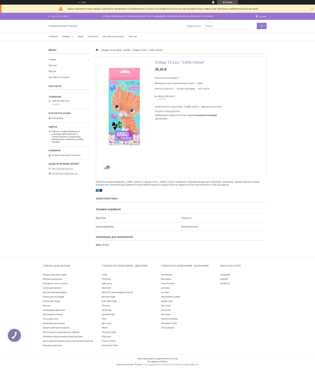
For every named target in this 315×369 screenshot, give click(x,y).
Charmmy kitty (109, 332)
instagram (225, 274)
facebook (225, 283)
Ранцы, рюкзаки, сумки (55, 274)
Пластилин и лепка (53, 314)
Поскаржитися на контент (157, 364)
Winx (104, 318)
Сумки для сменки (52, 287)
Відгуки (52, 71)
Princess (106, 305)
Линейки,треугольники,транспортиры (63, 336)
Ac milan (165, 292)
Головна (53, 36)
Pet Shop (106, 278)
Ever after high (109, 301)
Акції (80, 36)
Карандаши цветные (54, 309)
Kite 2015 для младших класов (117, 292)
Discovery (166, 309)
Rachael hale (108, 314)
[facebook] (97, 190)
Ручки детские (50, 318)
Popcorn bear (109, 340)
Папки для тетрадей (53, 296)
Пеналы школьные (53, 278)
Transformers (168, 283)
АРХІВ (127, 50)
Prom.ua (174, 358)
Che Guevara (167, 327)
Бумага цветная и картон (56, 327)
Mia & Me (106, 287)
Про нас (133, 36)
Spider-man (167, 301)
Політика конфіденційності (185, 364)
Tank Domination (169, 318)
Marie (105, 327)
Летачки (165, 314)
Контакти (93, 36)
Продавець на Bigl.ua (157, 361)
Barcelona (166, 278)
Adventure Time (110, 345)
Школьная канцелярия (55, 292)
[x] (100, 190)
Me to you (107, 323)
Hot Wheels (167, 274)
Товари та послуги (110, 50)
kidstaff (224, 278)
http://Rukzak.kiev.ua (62, 168)
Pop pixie (106, 336)
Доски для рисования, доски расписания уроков (68, 340)
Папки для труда (51, 301)
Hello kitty (107, 309)
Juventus (165, 287)
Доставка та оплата (113, 36)
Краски (46, 305)
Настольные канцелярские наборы (61, 332)
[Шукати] (262, 26)
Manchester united (170, 296)
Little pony (107, 283)
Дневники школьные (54, 323)
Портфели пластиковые (55, 283)
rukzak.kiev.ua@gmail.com (65, 173)
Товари (66, 36)
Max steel (166, 305)
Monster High (108, 296)
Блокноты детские (52, 345)
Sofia (104, 274)
